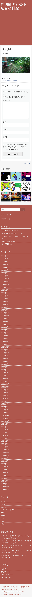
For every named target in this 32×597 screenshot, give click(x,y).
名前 (5, 122)
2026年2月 (4, 273)
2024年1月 (4, 344)
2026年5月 (4, 264)
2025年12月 (5, 279)
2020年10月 (5, 455)
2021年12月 (5, 415)
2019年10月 (5, 489)
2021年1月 (4, 447)
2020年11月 (5, 452)
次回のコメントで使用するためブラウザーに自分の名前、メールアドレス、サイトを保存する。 (16, 146)
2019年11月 (5, 487)
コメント (6, 101)
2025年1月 (4, 310)
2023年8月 (4, 358)
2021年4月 (4, 438)
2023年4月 (4, 370)
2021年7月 (4, 430)
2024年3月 (4, 338)
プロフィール (5, 219)
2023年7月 (4, 361)
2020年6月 (4, 467)
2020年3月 (4, 475)
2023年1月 (4, 378)
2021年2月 (4, 444)
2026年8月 (4, 256)
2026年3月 (4, 270)
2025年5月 (4, 299)
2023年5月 (4, 367)
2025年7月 (4, 293)
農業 (2, 518)
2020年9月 (4, 458)
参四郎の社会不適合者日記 (14, 6)
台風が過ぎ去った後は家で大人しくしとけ (14, 80)
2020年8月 (4, 461)
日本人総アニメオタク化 (10, 231)
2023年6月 (4, 364)
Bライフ (4, 501)
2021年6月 (4, 432)
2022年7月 (4, 395)
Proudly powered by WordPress (11, 592)
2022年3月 (4, 407)
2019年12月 (5, 484)
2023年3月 (4, 373)
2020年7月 (4, 464)
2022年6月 (4, 398)
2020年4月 (4, 472)
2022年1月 (4, 413)
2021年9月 (4, 424)
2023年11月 (5, 350)
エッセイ (4, 507)
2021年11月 (5, 418)
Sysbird (20, 594)
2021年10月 (5, 421)
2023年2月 (4, 375)
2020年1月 (4, 481)
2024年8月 (4, 324)
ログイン (4, 569)
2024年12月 (5, 313)
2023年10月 (5, 353)
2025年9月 (4, 287)
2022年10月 (5, 387)
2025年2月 (4, 307)
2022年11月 (5, 384)
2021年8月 (4, 427)
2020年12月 (5, 450)
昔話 (2, 513)
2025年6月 (4, 296)
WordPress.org (6, 577)
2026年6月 (4, 262)
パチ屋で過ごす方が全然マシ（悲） (13, 555)
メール (6, 129)
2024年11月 (5, 316)
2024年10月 (5, 318)
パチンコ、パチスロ (8, 510)
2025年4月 (4, 301)
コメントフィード (7, 575)
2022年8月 (4, 393)
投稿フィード (5, 572)
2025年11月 (5, 281)
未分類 (3, 515)
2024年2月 (4, 341)
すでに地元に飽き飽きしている (12, 233)
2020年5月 (4, 469)
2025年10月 (5, 284)
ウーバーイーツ (6, 504)
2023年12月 (5, 347)
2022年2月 (4, 410)
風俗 (2, 524)
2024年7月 (4, 327)
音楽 (2, 521)
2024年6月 (4, 330)
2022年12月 (5, 381)
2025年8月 (4, 290)
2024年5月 (4, 333)
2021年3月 (4, 441)
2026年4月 (4, 267)
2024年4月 (4, 336)
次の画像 (27, 163)
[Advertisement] (16, 29)
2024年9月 (4, 321)
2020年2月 (4, 478)
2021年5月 (4, 435)
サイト (5, 137)
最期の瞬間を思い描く (9, 241)
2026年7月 (4, 259)
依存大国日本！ (7, 244)
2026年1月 (4, 276)
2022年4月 (4, 404)
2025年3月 (4, 304)
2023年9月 (4, 356)
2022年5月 (4, 401)
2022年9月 (4, 390)
